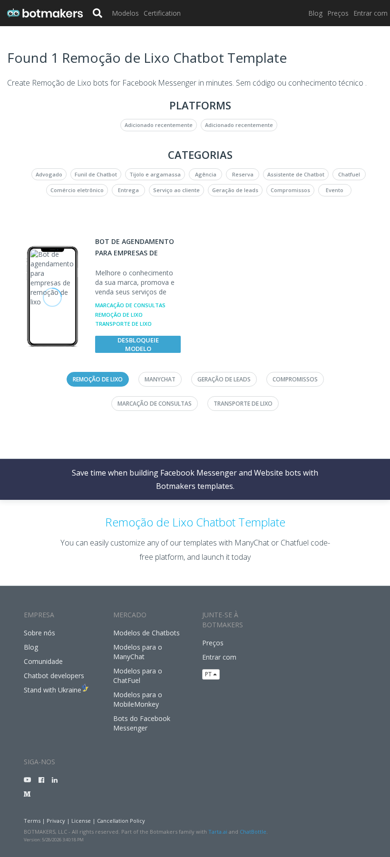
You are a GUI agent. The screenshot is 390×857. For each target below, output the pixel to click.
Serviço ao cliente (176, 190)
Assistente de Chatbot (295, 174)
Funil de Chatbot (96, 174)
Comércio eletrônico (77, 190)
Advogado (49, 174)
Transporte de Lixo (123, 323)
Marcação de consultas (130, 305)
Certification (162, 13)
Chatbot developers (54, 675)
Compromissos (290, 190)
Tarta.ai (217, 831)
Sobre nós (39, 632)
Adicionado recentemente (159, 124)
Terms (32, 820)
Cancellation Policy (121, 820)
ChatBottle (253, 831)
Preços (338, 13)
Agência (205, 174)
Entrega (128, 190)
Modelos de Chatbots (146, 632)
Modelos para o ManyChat (137, 652)
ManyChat (160, 379)
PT (209, 674)
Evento (334, 190)
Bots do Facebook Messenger (141, 723)
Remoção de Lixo (119, 314)
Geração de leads (235, 190)
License (81, 820)
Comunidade (43, 661)
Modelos (125, 13)
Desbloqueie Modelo (138, 344)
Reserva (243, 174)
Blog (315, 13)
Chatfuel (349, 174)
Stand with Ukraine (52, 689)
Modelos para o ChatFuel (137, 675)
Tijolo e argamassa (155, 174)
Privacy (56, 820)
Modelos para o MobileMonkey (137, 699)
